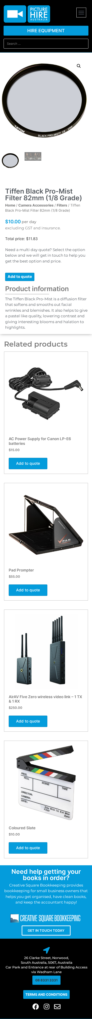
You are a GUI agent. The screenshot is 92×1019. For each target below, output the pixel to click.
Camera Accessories (36, 205)
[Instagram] (46, 1006)
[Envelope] (57, 1006)
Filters (62, 205)
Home (10, 205)
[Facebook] (35, 1006)
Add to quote (20, 276)
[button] (81, 12)
